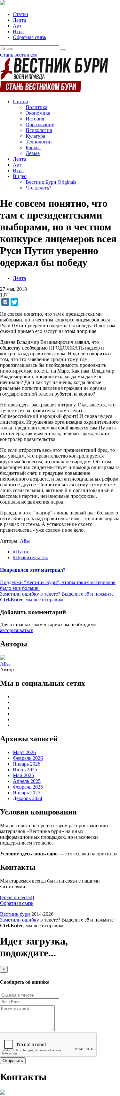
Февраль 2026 (28, 758)
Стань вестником (18, 55)
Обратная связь (29, 37)
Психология (39, 130)
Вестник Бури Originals (51, 182)
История (35, 118)
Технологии (39, 141)
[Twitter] (14, 302)
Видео (20, 176)
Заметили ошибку (19, 919)
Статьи (20, 14)
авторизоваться (16, 630)
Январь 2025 (26, 792)
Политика (36, 107)
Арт (17, 25)
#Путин (21, 551)
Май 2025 (23, 775)
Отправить (13, 1060)
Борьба (33, 147)
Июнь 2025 (25, 769)
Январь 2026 (26, 764)
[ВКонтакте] (5, 302)
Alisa (25, 541)
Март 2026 (24, 752)
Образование (40, 124)
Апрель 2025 (27, 781)
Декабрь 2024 (27, 798)
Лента (19, 20)
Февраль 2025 (28, 787)
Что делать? (38, 187)
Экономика (38, 113)
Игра (18, 31)
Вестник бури (15, 914)
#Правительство (30, 557)
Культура (35, 136)
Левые (33, 153)
